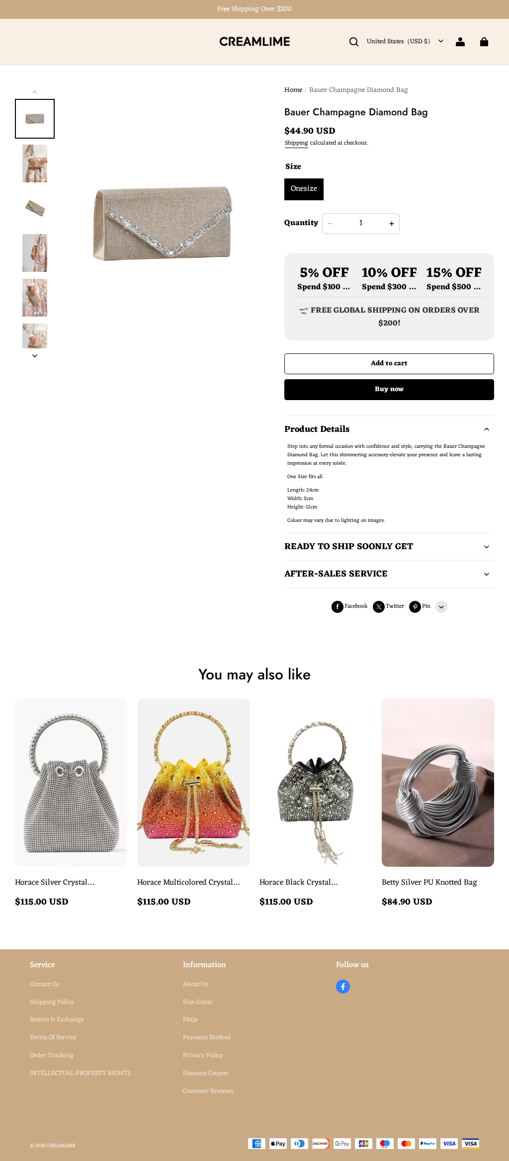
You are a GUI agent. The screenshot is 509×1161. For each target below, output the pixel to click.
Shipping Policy (52, 1002)
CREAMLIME (61, 1146)
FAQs (190, 1019)
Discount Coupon (206, 1073)
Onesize (304, 189)
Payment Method (207, 1037)
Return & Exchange (57, 1019)
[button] (354, 42)
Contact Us (44, 984)
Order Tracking (52, 1055)
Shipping (296, 143)
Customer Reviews (208, 1091)
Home (293, 90)
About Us (195, 984)
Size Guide (197, 1002)
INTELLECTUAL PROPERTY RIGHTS (80, 1073)
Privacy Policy (203, 1055)
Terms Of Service (53, 1037)
